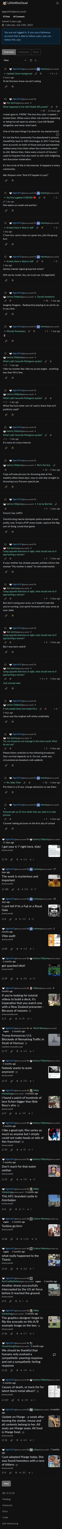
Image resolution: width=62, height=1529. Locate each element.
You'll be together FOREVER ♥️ (21, 198)
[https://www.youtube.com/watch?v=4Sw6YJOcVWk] (54, 1000)
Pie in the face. (44, 465)
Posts (36, 52)
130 (6, 889)
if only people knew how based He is (20, 709)
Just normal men (11, 683)
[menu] (57, 3)
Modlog (6, 1499)
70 (6, 860)
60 (6, 1239)
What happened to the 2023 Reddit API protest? (25, 107)
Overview (9, 52)
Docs (5, 1511)
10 (6, 1150)
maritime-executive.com (12, 1047)
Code (5, 1517)
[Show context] (35, 74)
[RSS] (36, 60)
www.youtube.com (10, 1014)
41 (6, 1269)
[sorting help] (31, 60)
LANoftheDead (18, 3)
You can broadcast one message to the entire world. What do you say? (30, 743)
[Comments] (54, 1355)
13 (6, 1440)
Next (6, 1483)
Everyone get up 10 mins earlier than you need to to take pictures (29, 813)
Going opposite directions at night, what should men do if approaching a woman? (29, 553)
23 (6, 1370)
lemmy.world (7, 850)
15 (6, 1179)
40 (6, 949)
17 (6, 1051)
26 (6, 1334)
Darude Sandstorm (46, 297)
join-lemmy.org (10, 1523)
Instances (7, 1505)
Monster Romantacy (16, 331)
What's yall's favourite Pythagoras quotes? (22, 361)
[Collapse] (5, 69)
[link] (40, 74)
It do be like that (44, 504)
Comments (23, 52)
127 (6, 1400)
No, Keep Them (14, 783)
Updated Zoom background (19, 74)
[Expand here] (54, 851)
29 (6, 979)
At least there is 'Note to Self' (20, 228)
